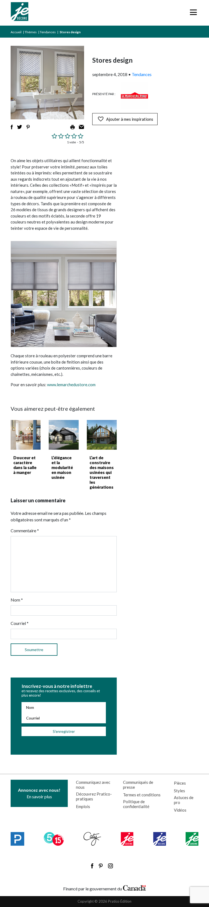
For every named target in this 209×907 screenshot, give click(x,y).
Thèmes (30, 32)
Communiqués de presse (138, 785)
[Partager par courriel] (81, 127)
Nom (17, 599)
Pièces (180, 783)
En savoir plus (39, 793)
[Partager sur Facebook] (12, 127)
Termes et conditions (142, 794)
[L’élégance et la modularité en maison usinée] (64, 435)
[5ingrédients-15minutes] (54, 839)
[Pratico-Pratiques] (17, 839)
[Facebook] (92, 865)
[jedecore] (159, 839)
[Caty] (92, 839)
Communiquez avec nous (93, 785)
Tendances (48, 32)
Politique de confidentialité (136, 804)
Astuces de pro (183, 800)
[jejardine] (192, 839)
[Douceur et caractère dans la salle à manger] (26, 435)
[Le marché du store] (134, 95)
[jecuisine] (127, 839)
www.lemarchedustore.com (71, 384)
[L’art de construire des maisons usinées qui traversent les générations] (102, 435)
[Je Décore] (19, 13)
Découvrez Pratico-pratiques (94, 796)
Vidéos (180, 810)
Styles (179, 790)
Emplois (83, 806)
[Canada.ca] (134, 887)
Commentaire (25, 530)
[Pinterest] (101, 865)
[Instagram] (110, 865)
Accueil (16, 32)
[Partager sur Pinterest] (28, 127)
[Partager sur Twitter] (19, 127)
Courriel (20, 623)
